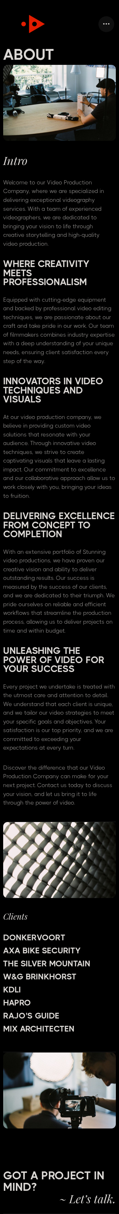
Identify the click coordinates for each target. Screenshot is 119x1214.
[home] (29, 24)
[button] (106, 24)
